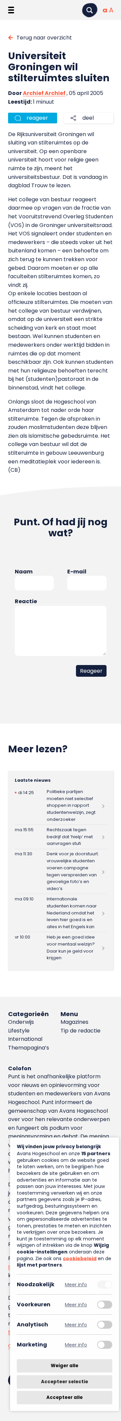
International (25, 1039)
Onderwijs (21, 1022)
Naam (24, 571)
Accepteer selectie (64, 1382)
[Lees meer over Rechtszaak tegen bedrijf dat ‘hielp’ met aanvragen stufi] (61, 837)
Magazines (74, 1022)
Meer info (76, 1284)
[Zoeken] (89, 10)
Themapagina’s (28, 1048)
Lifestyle (19, 1030)
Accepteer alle (64, 1397)
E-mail (76, 571)
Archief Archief (44, 93)
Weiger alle (64, 1365)
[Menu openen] (11, 10)
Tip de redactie (80, 1030)
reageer (37, 118)
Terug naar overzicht (44, 37)
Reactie (26, 601)
